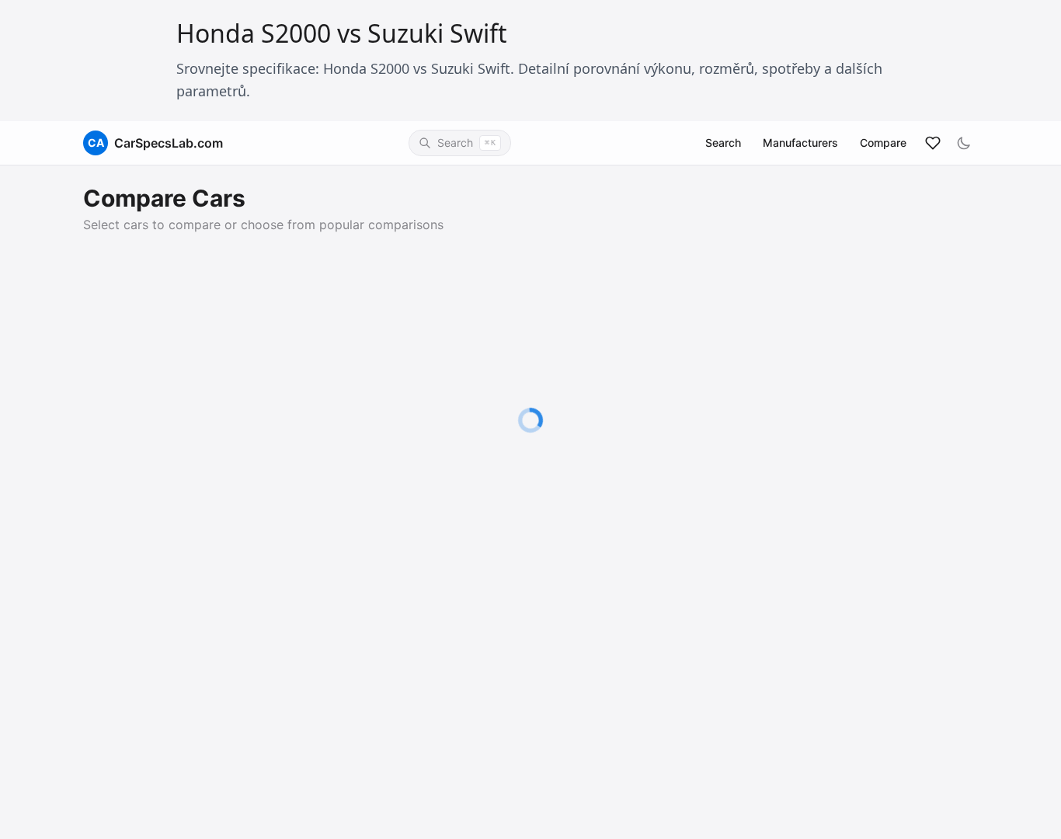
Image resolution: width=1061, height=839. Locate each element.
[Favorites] (933, 143)
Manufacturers (800, 142)
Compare (883, 142)
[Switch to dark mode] (964, 143)
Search (723, 142)
